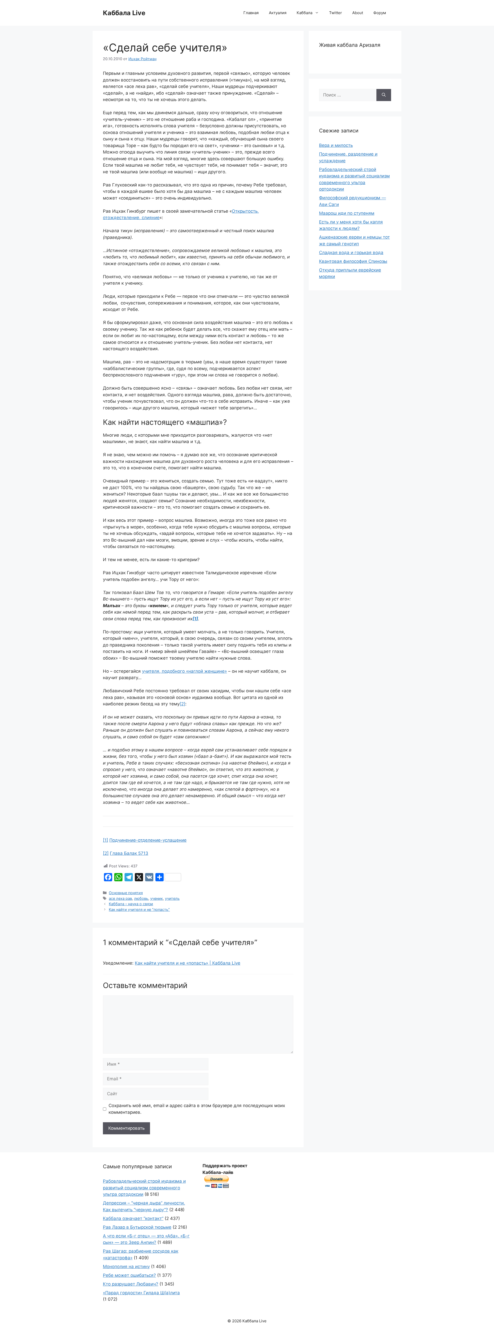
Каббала (304, 12)
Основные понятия (126, 893)
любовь (141, 898)
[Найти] (383, 95)
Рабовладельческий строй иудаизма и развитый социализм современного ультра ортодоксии (144, 1188)
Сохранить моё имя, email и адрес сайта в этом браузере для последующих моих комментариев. (197, 1109)
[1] (105, 840)
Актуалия (277, 12)
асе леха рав (120, 898)
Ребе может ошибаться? (129, 1275)
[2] (182, 703)
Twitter (335, 12)
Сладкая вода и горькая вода (351, 252)
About (357, 12)
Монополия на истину (126, 1266)
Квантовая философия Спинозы (353, 261)
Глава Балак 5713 (129, 853)
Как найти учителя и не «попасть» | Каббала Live (187, 963)
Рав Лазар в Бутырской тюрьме (137, 1227)
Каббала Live (124, 13)
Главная (251, 12)
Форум (379, 12)
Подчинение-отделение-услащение (148, 840)
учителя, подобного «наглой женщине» (184, 671)
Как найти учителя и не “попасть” (139, 909)
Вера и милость (336, 145)
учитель (172, 898)
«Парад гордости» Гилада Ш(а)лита (141, 1292)
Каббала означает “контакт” (133, 1218)
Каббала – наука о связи (131, 904)
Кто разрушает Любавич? (130, 1284)
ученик (156, 898)
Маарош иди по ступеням (346, 213)
